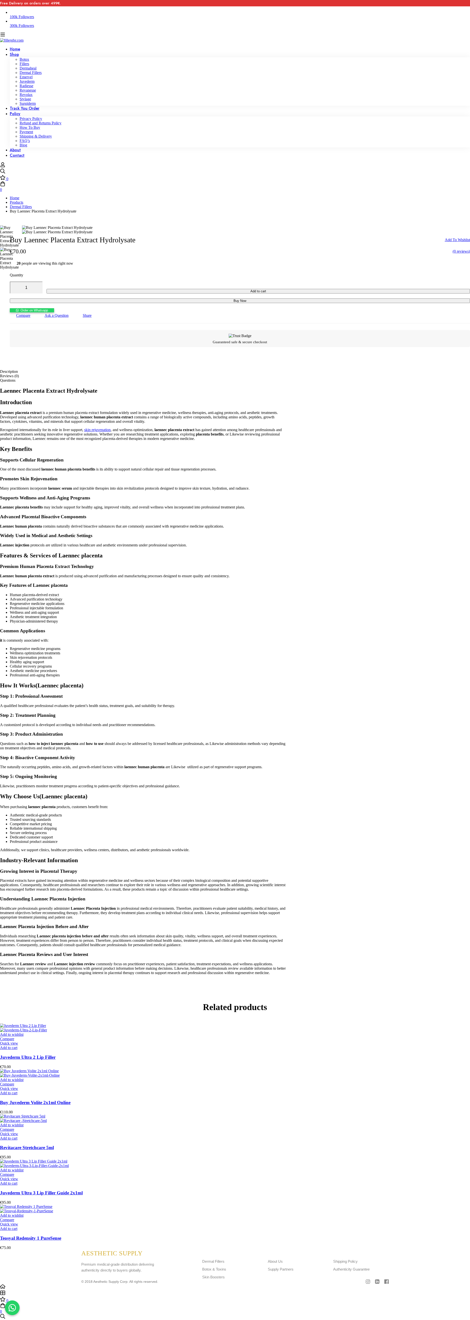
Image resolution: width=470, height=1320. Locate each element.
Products (16, 202)
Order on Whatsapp (34, 310)
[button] (32, 310)
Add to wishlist (457, 240)
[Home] (235, 1287)
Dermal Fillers (21, 207)
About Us (275, 1261)
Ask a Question (57, 315)
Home (14, 198)
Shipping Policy (345, 1261)
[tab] (235, 371)
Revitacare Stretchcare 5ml (27, 1147)
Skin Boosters (213, 1277)
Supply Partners (281, 1269)
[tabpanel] (235, 681)
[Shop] (235, 1293)
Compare (23, 315)
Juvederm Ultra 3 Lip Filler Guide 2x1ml (41, 1192)
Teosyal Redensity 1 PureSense (30, 1238)
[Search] (235, 171)
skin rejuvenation (97, 430)
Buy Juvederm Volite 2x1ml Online (35, 1102)
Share (87, 315)
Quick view (9, 1043)
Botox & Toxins (214, 1269)
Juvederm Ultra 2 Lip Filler (28, 1057)
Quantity (16, 275)
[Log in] (2, 166)
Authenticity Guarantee (351, 1269)
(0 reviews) (461, 251)
